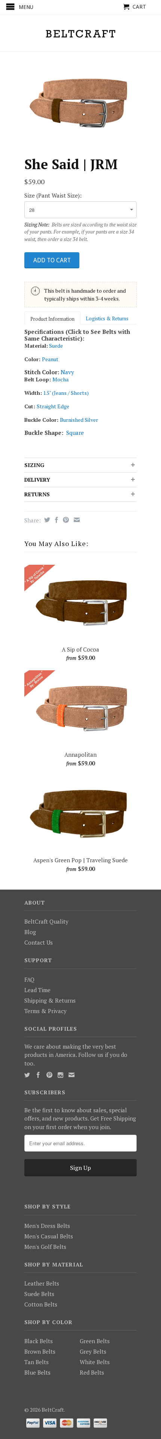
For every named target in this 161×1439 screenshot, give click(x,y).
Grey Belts (93, 1351)
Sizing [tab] (34, 465)
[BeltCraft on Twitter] (27, 1075)
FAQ (29, 979)
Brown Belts (39, 1351)
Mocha (60, 379)
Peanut (50, 359)
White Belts (95, 1362)
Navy (67, 372)
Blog (30, 932)
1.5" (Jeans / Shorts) (66, 392)
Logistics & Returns (107, 318)
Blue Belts (37, 1372)
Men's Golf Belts (45, 1246)
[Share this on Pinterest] (65, 520)
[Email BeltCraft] (72, 1075)
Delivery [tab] (37, 479)
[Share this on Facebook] (56, 520)
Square (75, 432)
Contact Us (38, 942)
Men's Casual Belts (48, 1236)
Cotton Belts (40, 1304)
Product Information (52, 318)
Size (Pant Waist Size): (53, 195)
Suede (56, 345)
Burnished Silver (79, 419)
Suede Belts (39, 1294)
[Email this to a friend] (76, 520)
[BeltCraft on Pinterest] (49, 1075)
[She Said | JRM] (80, 102)
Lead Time (37, 990)
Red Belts (92, 1372)
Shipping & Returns (50, 1000)
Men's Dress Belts (47, 1225)
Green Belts (95, 1341)
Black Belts (38, 1341)
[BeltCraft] (80, 33)
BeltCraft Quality (46, 921)
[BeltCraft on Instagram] (60, 1075)
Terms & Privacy (45, 1011)
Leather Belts (41, 1283)
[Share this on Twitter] (46, 520)
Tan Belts (36, 1362)
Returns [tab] (37, 494)
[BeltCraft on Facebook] (38, 1075)
